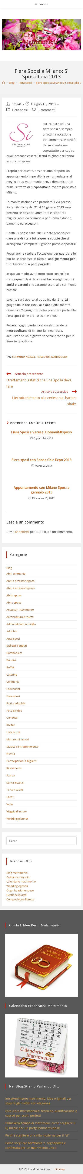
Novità (10, 754)
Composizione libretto (20, 899)
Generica (11, 718)
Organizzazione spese (20, 890)
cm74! (16, 104)
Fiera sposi (20, 110)
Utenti (10, 797)
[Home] (3, 83)
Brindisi (11, 660)
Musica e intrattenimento (22, 747)
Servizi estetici (15, 783)
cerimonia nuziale (23, 356)
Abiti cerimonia (15, 573)
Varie (9, 804)
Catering (11, 674)
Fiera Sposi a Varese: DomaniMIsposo (41, 432)
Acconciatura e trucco (20, 617)
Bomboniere (14, 653)
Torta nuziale (14, 790)
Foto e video (14, 710)
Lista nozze (13, 732)
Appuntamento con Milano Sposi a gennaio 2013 (41, 490)
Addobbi (11, 631)
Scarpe (10, 775)
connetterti (21, 532)
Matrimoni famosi (17, 739)
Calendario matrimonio (21, 881)
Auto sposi (13, 638)
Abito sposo (13, 602)
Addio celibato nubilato (21, 624)
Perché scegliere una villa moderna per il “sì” (37, 1135)
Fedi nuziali (13, 689)
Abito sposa (13, 595)
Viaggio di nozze (16, 811)
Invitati (10, 725)
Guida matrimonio (18, 877)
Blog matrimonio (17, 873)
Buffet (10, 667)
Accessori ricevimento (20, 610)
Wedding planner (17, 819)
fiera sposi (43, 356)
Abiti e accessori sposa (20, 581)
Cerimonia (12, 682)
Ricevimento (14, 768)
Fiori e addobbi (15, 703)
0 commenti (46, 110)
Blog (9, 568)
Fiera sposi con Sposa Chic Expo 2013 (41, 459)
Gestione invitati (16, 895)
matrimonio (59, 356)
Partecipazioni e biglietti (21, 761)
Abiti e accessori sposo (20, 588)
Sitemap (59, 1169)
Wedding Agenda (17, 886)
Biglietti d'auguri (16, 646)
